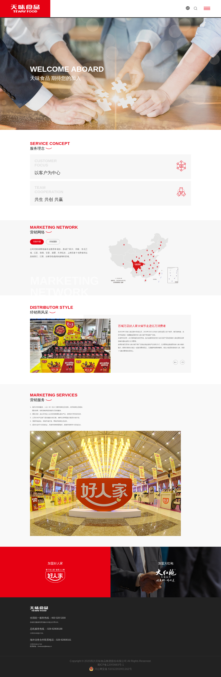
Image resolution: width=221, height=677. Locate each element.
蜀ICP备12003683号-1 (110, 664)
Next (182, 362)
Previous (175, 362)
